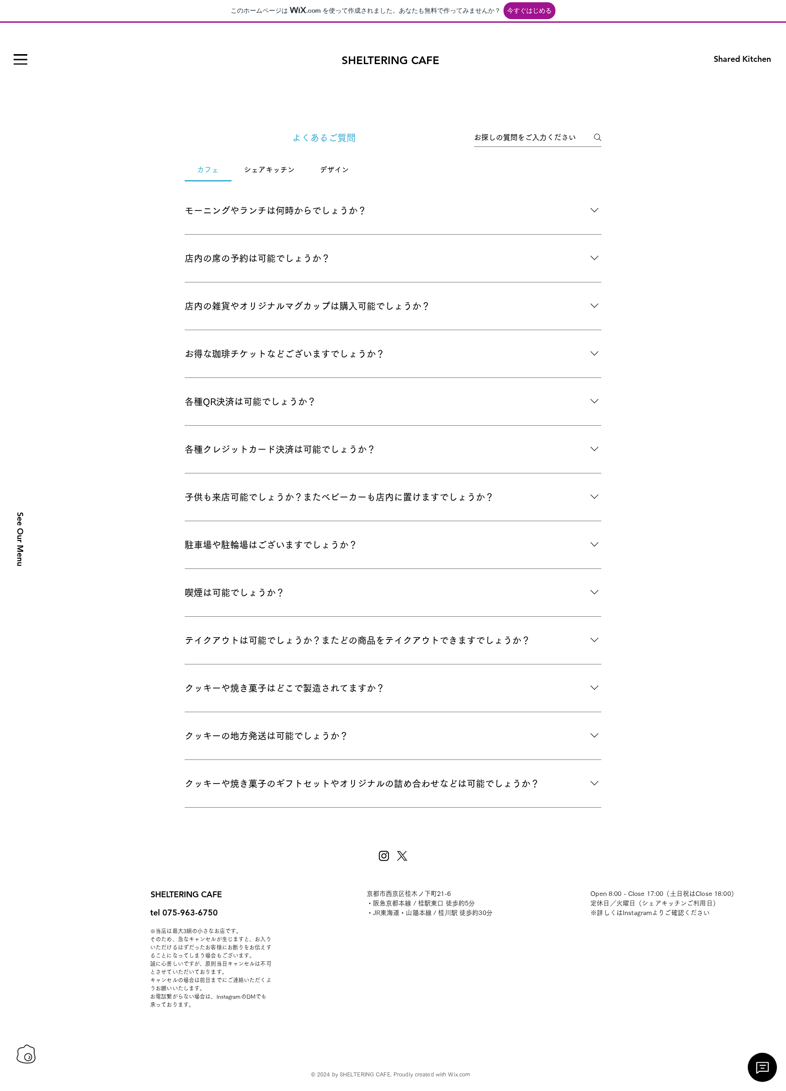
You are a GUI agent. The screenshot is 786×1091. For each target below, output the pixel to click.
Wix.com (459, 1074)
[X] (402, 856)
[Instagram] (384, 856)
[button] (20, 59)
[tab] (208, 169)
